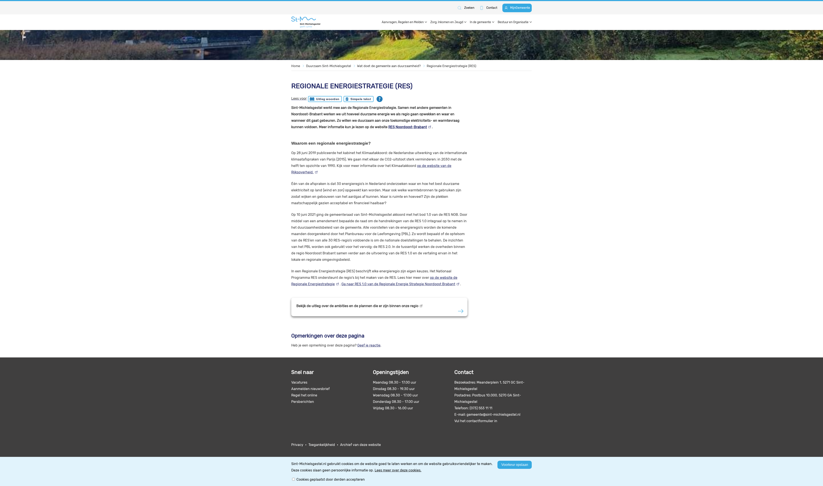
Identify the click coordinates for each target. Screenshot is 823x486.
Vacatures (299, 382)
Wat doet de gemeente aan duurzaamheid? (389, 66)
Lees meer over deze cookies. (398, 470)
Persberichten (302, 402)
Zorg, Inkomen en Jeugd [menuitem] (446, 22)
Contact (491, 8)
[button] (465, 8)
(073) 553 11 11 (481, 408)
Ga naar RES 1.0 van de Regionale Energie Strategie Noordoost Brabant (398, 284)
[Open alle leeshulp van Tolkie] (380, 99)
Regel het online (304, 395)
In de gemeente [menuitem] (480, 22)
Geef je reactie (368, 345)
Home (295, 66)
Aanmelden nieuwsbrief (310, 389)
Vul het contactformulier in (475, 421)
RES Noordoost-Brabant (407, 127)
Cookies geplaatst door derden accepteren (330, 479)
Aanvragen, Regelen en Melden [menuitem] (403, 22)
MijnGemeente (520, 8)
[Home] (305, 22)
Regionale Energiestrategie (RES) (451, 66)
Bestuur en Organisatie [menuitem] (513, 22)
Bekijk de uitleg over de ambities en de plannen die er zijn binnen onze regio (357, 306)
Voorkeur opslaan (514, 464)
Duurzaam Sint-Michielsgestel (328, 66)
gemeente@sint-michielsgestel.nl (493, 414)
